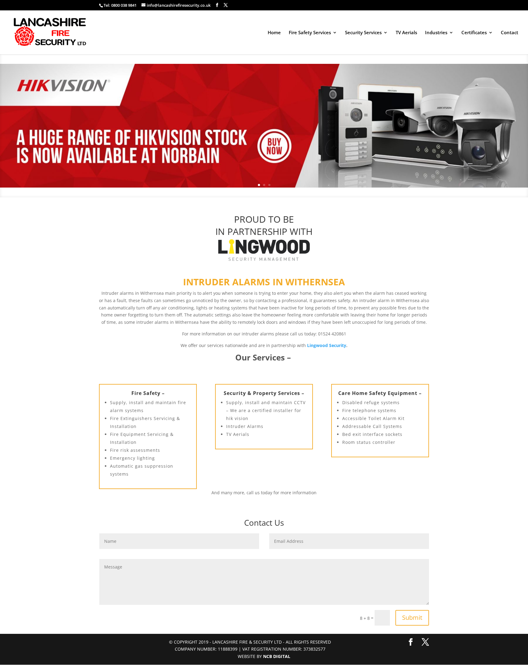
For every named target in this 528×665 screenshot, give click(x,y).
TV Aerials (406, 32)
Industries (436, 32)
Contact (509, 32)
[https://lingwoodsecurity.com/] (264, 250)
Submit (412, 617)
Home (274, 32)
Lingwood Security (326, 345)
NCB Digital (276, 656)
